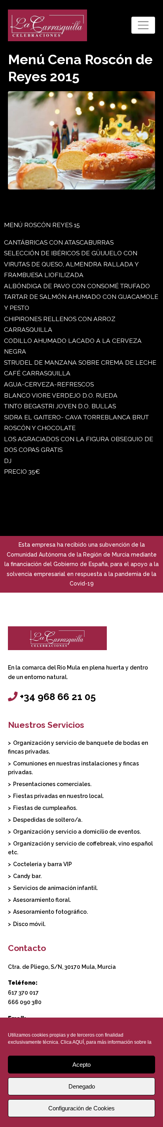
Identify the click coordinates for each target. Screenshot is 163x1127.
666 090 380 (25, 1002)
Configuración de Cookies (81, 1108)
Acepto (81, 1064)
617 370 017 (23, 992)
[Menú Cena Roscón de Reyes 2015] (81, 140)
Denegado (81, 1086)
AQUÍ (78, 1042)
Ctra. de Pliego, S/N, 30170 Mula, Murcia (62, 967)
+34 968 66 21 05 (58, 696)
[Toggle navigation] (143, 25)
